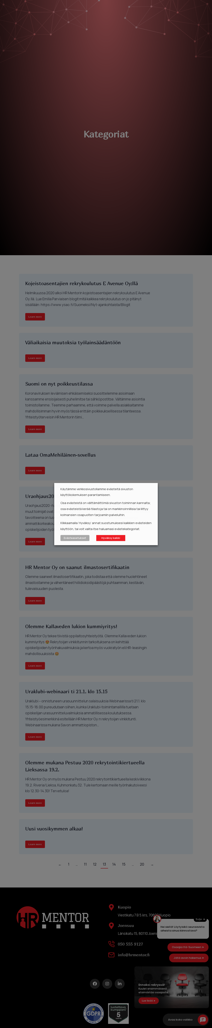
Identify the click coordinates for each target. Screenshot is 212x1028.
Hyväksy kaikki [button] (110, 538)
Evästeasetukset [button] (75, 538)
